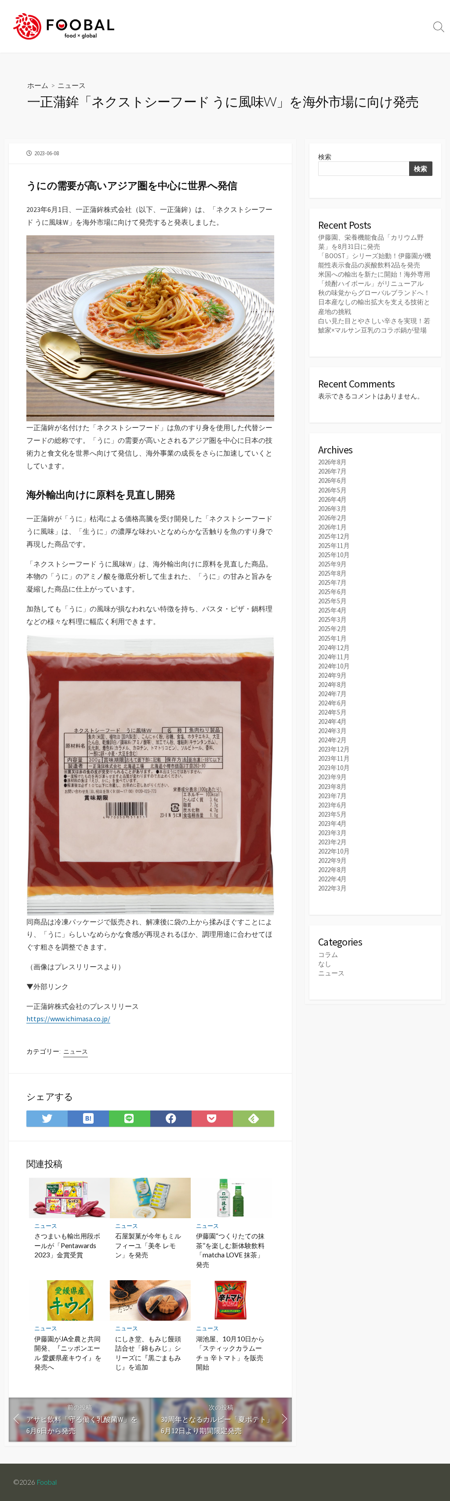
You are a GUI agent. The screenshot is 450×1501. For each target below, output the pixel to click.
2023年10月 (334, 767)
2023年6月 (332, 805)
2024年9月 (332, 675)
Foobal (46, 1482)
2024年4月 (332, 721)
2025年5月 (332, 601)
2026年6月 (332, 480)
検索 (324, 157)
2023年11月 (334, 758)
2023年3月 (332, 833)
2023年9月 (332, 777)
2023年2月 (332, 842)
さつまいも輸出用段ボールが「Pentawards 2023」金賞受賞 (67, 1245)
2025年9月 (332, 564)
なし (324, 964)
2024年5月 (332, 712)
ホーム (37, 85)
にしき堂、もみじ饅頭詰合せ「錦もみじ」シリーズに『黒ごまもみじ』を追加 (148, 1353)
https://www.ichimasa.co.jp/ (68, 1018)
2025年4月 (332, 610)
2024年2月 (332, 740)
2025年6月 (332, 592)
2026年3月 (332, 508)
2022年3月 (332, 888)
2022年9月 (332, 860)
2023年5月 (332, 814)
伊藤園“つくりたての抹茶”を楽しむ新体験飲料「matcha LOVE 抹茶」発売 (230, 1250)
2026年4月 (332, 499)
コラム (328, 954)
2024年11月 (334, 657)
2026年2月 (332, 518)
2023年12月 (334, 749)
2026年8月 (332, 462)
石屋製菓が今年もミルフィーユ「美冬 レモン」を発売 (148, 1245)
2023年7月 (332, 796)
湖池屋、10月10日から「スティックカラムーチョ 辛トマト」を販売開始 (230, 1353)
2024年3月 (332, 731)
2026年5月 (332, 490)
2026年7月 (332, 471)
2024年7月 (332, 694)
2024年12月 (334, 647)
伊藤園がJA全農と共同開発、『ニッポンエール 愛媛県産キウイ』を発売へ (68, 1353)
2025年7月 (332, 582)
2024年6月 (332, 703)
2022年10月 (334, 851)
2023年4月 (332, 823)
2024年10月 (334, 666)
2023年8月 (332, 786)
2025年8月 (332, 573)
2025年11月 (334, 545)
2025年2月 (332, 629)
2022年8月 (332, 870)
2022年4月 (332, 879)
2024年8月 (332, 684)
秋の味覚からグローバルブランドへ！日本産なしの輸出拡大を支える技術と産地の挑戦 (374, 302)
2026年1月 (332, 527)
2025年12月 (334, 536)
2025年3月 (332, 619)
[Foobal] (63, 26)
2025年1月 (332, 638)
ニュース (72, 85)
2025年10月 (334, 555)
